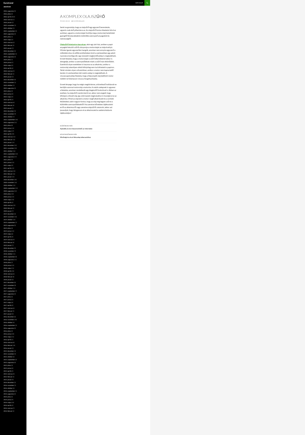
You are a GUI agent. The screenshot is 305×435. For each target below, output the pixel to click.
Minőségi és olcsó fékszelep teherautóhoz (75, 135)
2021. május (7, 165)
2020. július (7, 194)
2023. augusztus (9, 88)
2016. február (8, 345)
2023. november (9, 82)
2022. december (9, 111)
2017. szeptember (9, 291)
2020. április (7, 202)
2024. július (7, 59)
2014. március (8, 408)
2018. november (9, 251)
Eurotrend (8, 3)
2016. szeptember (9, 325)
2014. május (7, 402)
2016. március (8, 342)
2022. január (8, 142)
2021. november (9, 148)
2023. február (8, 105)
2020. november (9, 182)
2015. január (8, 379)
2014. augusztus (9, 394)
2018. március (8, 274)
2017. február (8, 311)
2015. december (9, 351)
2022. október (8, 117)
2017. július (7, 297)
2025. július (7, 37)
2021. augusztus (9, 157)
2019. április (7, 237)
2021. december (9, 145)
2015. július (7, 365)
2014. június (7, 399)
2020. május (7, 199)
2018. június (7, 265)
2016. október (8, 322)
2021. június (7, 162)
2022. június (7, 128)
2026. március (8, 19)
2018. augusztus (9, 259)
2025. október (8, 28)
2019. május (7, 234)
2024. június (7, 62)
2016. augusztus (9, 328)
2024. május (7, 65)
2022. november (9, 114)
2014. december (9, 382)
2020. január (8, 211)
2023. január (8, 108)
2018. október (8, 254)
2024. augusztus (9, 57)
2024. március (8, 71)
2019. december (9, 214)
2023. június (7, 94)
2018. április (7, 271)
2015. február (8, 377)
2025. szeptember (9, 31)
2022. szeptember (9, 119)
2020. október (8, 185)
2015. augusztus (9, 362)
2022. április (7, 134)
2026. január (8, 22)
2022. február (8, 139)
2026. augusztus (9, 11)
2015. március (8, 374)
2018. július (7, 262)
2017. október (8, 288)
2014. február (8, 411)
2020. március (8, 205)
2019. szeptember (9, 222)
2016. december (9, 317)
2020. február (8, 208)
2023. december (9, 79)
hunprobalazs (78, 21)
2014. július (7, 397)
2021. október (8, 151)
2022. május (7, 131)
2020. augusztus (9, 191)
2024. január (8, 77)
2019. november (9, 217)
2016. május (7, 337)
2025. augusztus (9, 34)
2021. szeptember (9, 154)
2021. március (8, 171)
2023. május (7, 97)
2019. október (8, 219)
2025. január (8, 48)
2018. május (7, 268)
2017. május (7, 302)
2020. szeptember (9, 188)
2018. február (8, 277)
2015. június (7, 368)
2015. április (7, 371)
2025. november (9, 25)
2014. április (7, 405)
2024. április (7, 68)
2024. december (9, 51)
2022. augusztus (9, 122)
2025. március (8, 42)
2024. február (8, 74)
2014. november (9, 385)
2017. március (8, 308)
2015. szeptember (9, 359)
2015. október (8, 357)
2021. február (8, 174)
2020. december (9, 179)
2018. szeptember (9, 257)
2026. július (7, 14)
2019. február (8, 242)
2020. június (7, 197)
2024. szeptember (9, 54)
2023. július (7, 91)
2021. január (8, 177)
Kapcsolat (139, 3)
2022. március (8, 137)
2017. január (8, 314)
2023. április (7, 99)
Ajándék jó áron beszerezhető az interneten (76, 127)
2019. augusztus (9, 225)
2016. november (9, 319)
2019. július (7, 228)
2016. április (7, 339)
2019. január (8, 245)
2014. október (8, 388)
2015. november (9, 354)
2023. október (8, 85)
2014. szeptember (9, 391)
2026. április (7, 17)
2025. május (7, 39)
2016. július (7, 331)
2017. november (9, 285)
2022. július (7, 125)
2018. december (9, 248)
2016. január (8, 348)
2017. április (7, 305)
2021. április (7, 168)
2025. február (8, 45)
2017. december (9, 282)
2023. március (8, 102)
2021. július (7, 159)
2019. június (7, 231)
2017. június (7, 299)
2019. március (8, 239)
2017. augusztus (9, 294)
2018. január (8, 279)
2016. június (7, 334)
